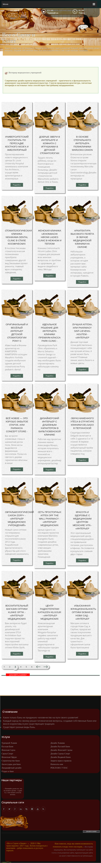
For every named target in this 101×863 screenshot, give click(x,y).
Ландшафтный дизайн (11, 768)
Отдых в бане (7, 771)
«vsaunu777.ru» (6, 862)
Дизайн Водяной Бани (60, 757)
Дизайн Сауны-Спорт (60, 753)
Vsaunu (82, 13)
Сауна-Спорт (7, 753)
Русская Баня (7, 746)
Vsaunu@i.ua (52, 13)
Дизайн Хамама (57, 743)
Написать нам (56, 764)
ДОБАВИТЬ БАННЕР (18, 675)
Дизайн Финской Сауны (61, 750)
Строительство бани (10, 761)
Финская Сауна (8, 750)
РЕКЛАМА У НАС (59, 768)
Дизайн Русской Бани (60, 746)
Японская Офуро (9, 757)
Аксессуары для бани (11, 764)
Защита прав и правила (60, 761)
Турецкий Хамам (9, 743)
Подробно (17, 185)
